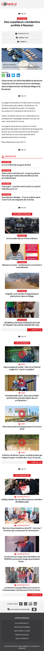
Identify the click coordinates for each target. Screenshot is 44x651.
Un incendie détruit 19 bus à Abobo (22, 238)
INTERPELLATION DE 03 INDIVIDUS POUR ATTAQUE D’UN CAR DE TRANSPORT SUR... (22, 323)
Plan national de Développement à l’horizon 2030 (22, 427)
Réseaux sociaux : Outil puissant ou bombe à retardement (22, 266)
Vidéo (23, 364)
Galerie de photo (23, 497)
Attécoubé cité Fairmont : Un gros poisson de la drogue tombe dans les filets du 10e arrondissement (21, 175)
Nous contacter (22, 638)
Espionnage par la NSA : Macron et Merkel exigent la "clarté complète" (22, 368)
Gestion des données (22, 627)
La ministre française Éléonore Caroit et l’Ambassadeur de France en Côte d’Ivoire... (22, 588)
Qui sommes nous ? (22, 623)
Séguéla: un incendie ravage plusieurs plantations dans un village (22, 295)
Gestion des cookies (22, 631)
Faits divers (6, 162)
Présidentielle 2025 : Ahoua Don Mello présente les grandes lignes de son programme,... (22, 398)
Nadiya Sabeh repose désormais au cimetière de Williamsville (22, 500)
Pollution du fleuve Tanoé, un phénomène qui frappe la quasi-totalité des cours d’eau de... (22, 456)
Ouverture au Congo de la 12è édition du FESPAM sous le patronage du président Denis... (22, 559)
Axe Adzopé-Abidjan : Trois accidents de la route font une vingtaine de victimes (21, 198)
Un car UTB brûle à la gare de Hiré (16, 165)
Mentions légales (22, 635)
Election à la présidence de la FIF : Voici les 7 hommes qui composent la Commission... (22, 529)
